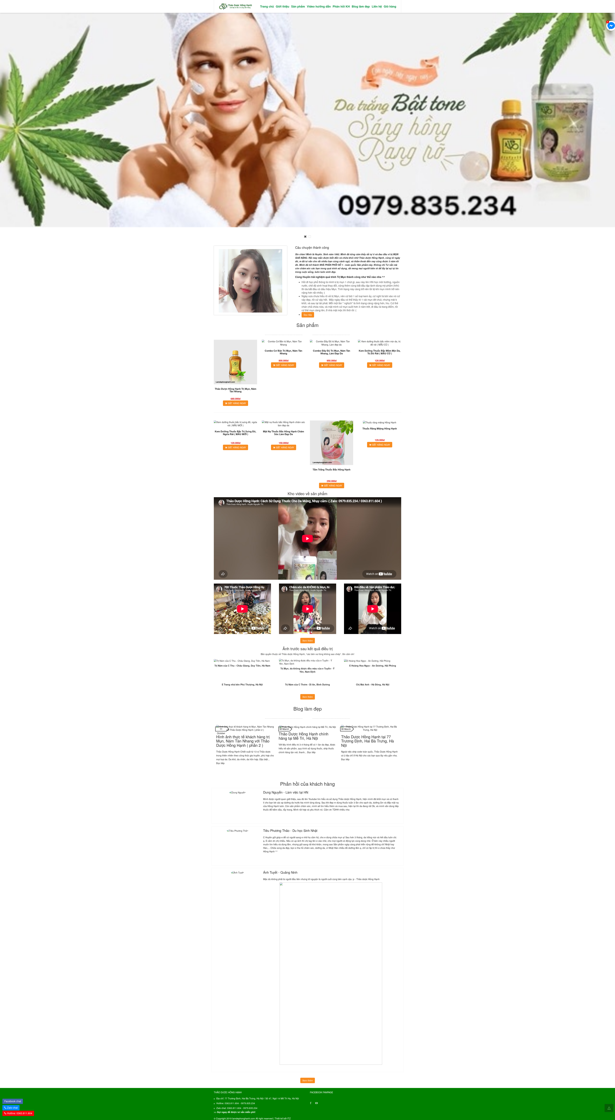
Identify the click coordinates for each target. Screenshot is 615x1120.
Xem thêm (307, 640)
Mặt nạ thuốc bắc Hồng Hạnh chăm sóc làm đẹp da (283, 433)
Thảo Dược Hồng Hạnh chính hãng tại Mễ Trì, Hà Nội (303, 736)
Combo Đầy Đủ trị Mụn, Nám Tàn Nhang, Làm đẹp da (331, 352)
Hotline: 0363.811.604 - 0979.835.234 (235, 1103)
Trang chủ (267, 6)
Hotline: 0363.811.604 (19, 1113)
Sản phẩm (298, 6)
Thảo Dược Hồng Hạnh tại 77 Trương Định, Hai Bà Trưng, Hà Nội (367, 741)
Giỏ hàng (390, 6)
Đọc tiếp (308, 314)
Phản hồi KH (341, 6)
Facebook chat (13, 1101)
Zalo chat (12, 1107)
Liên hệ (377, 6)
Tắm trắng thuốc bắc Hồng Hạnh (331, 469)
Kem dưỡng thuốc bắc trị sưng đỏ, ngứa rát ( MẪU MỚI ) (235, 433)
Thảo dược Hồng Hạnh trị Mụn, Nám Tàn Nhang (235, 390)
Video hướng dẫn (319, 6)
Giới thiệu (282, 6)
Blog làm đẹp (361, 6)
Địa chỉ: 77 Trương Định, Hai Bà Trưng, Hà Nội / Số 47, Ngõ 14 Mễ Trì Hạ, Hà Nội (257, 1098)
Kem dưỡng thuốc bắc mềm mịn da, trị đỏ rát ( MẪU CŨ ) (379, 352)
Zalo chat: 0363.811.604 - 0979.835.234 (236, 1108)
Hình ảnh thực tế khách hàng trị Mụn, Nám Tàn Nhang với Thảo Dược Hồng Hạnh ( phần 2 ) (243, 741)
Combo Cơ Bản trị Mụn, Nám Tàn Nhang (283, 352)
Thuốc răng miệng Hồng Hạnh (379, 428)
